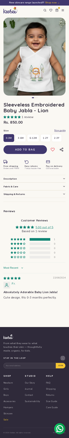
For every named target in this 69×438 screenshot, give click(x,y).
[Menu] (63, 10)
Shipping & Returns (14, 194)
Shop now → (52, 2)
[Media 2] (35, 97)
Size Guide (51, 401)
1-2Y (45, 138)
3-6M (21, 138)
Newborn (8, 382)
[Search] (45, 10)
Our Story (30, 382)
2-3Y (56, 138)
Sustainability (32, 401)
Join (60, 365)
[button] (12, 117)
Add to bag (25, 149)
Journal (29, 388)
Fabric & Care (10, 186)
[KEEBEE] (10, 10)
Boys (6, 395)
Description (10, 178)
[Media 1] (33, 97)
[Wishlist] (51, 10)
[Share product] (61, 149)
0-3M (9, 138)
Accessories (9, 401)
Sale (5, 419)
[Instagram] (63, 358)
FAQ (48, 382)
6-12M (33, 138)
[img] (12, 278)
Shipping (51, 388)
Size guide (60, 130)
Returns (50, 395)
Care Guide (52, 407)
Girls (6, 388)
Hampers (8, 407)
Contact (29, 395)
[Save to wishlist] (53, 149)
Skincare (8, 413)
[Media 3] (36, 97)
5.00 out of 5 (44, 227)
